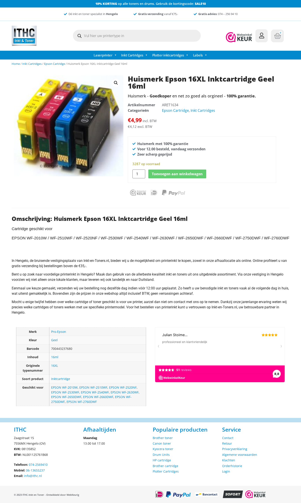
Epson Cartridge (54, 64)
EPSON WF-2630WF (125, 392)
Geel (54, 340)
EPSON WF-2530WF (65, 392)
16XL (54, 365)
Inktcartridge (60, 379)
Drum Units (161, 455)
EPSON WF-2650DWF (66, 397)
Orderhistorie (232, 466)
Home (16, 64)
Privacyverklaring (234, 449)
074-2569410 (38, 464)
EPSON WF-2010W (64, 387)
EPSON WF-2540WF (95, 392)
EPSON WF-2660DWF (98, 397)
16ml (54, 357)
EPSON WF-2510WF (93, 387)
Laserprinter (103, 55)
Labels (198, 55)
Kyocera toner (163, 449)
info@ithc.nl (33, 476)
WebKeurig (73, 494)
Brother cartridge (165, 466)
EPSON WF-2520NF (123, 387)
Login (226, 471)
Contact (227, 438)
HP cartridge (162, 460)
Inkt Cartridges (132, 55)
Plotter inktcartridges (168, 55)
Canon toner (162, 443)
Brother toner (163, 438)
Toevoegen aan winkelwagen (177, 173)
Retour (227, 443)
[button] (116, 83)
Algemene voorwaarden (239, 455)
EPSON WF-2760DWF (82, 402)
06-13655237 (35, 470)
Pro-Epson (58, 332)
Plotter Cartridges (166, 471)
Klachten (228, 460)
